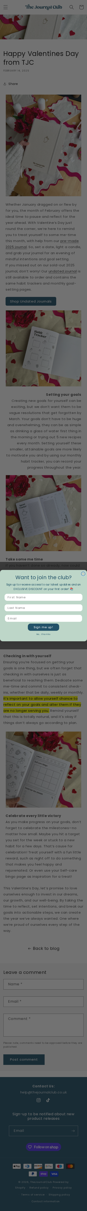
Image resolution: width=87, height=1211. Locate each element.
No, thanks (43, 634)
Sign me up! (43, 627)
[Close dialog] (83, 574)
